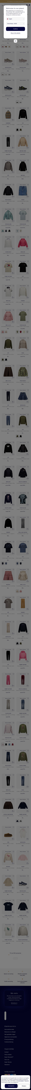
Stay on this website (15, 33)
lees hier (27, 1080)
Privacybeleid (21, 1080)
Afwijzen (24, 1086)
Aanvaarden (11, 1086)
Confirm (15, 29)
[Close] (15, 41)
